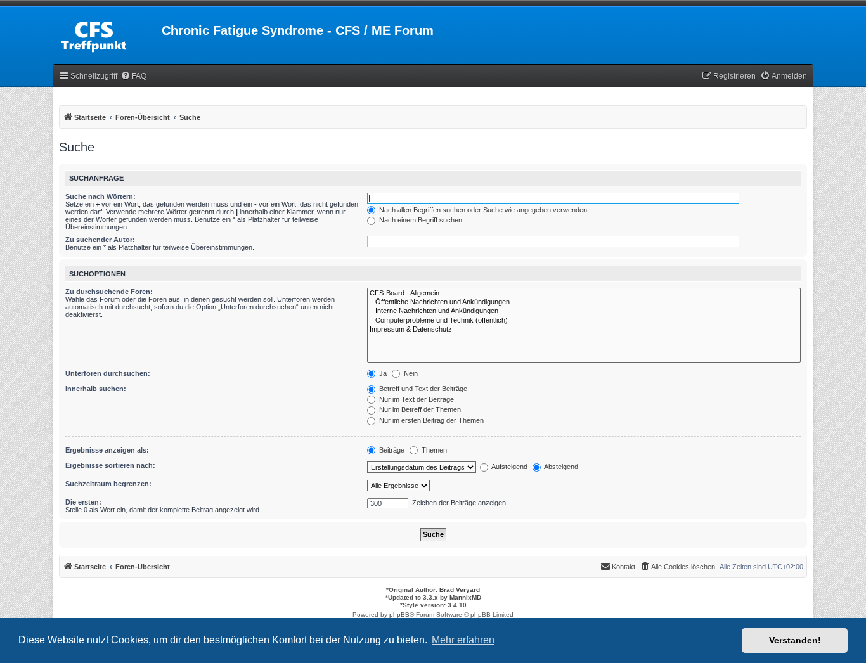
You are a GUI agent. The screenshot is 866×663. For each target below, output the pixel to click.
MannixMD (465, 597)
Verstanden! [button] (795, 640)
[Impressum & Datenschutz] (583, 329)
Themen (433, 450)
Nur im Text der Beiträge (415, 399)
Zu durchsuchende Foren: (109, 291)
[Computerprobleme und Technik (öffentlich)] (583, 320)
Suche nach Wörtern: (100, 196)
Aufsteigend (508, 466)
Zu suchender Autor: (100, 239)
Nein (410, 373)
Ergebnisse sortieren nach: (110, 465)
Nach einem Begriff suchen (419, 220)
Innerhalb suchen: (95, 388)
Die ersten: (83, 502)
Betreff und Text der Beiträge (422, 388)
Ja (382, 373)
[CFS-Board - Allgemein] (583, 293)
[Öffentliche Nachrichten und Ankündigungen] (583, 302)
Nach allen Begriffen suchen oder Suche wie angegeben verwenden (482, 210)
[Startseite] (107, 34)
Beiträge (390, 450)
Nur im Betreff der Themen (419, 409)
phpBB (399, 614)
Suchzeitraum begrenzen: (108, 483)
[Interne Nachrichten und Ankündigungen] (583, 311)
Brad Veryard (459, 589)
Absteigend (560, 466)
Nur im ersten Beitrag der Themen (430, 420)
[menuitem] (133, 76)
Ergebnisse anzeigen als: (107, 450)
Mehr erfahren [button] (463, 639)
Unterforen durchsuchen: (107, 373)
